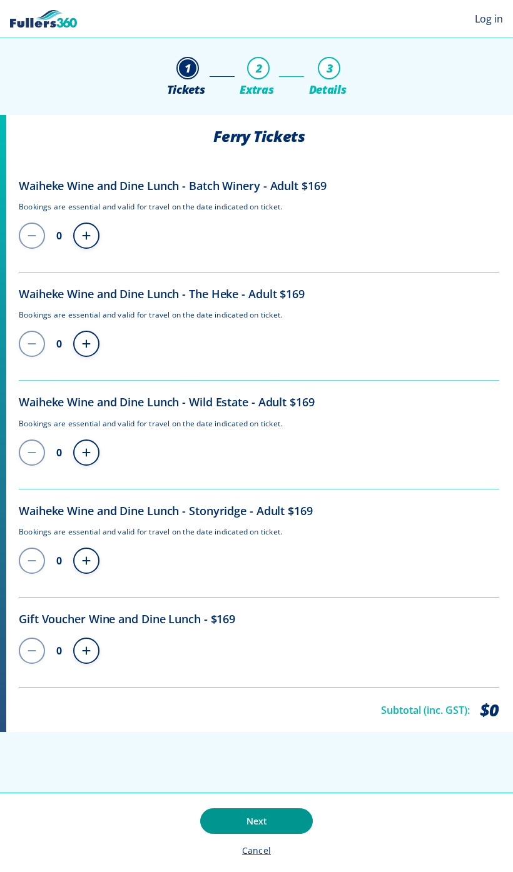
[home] (43, 19)
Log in (489, 19)
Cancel (256, 850)
